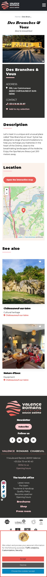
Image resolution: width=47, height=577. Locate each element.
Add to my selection (19, 109)
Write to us (23, 465)
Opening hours (23, 468)
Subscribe (23, 427)
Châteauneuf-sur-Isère (17, 308)
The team (23, 486)
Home (17, 17)
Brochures (23, 501)
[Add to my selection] (40, 262)
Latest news (23, 483)
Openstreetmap (30, 237)
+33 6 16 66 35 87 (16, 104)
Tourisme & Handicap (23, 488)
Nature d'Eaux (12, 373)
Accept (23, 559)
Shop (23, 506)
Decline (23, 565)
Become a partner (23, 494)
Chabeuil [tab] (37, 451)
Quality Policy (23, 491)
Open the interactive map (20, 180)
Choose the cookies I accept (23, 571)
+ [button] (6, 189)
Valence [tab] (8, 451)
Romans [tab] (22, 451)
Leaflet (20, 237)
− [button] (6, 193)
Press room (23, 511)
